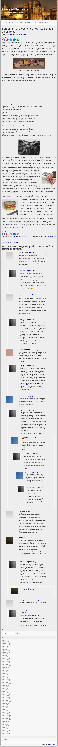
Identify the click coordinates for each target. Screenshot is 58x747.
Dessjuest (21, 396)
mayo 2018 (6, 655)
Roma (46, 22)
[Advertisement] (29, 92)
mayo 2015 (6, 707)
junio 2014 (5, 724)
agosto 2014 (6, 721)
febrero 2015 (6, 712)
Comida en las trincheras (50, 236)
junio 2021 (5, 640)
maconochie (18, 238)
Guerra (30, 236)
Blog (21, 22)
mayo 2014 (6, 725)
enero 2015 (6, 713)
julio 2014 (5, 722)
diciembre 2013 (7, 733)
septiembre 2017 (7, 665)
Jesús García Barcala (20, 34)
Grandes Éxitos (13, 22)
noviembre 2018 (7, 652)
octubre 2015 (6, 700)
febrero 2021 (6, 641)
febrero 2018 (6, 658)
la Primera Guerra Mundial (8, 238)
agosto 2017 (6, 667)
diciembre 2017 (7, 661)
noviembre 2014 (7, 716)
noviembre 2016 (7, 680)
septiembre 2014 (7, 719)
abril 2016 (5, 691)
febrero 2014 (6, 730)
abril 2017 (5, 673)
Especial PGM (25, 236)
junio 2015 (5, 706)
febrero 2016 (6, 694)
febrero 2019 (6, 650)
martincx (21, 537)
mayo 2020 (6, 649)
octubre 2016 (6, 682)
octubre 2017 (6, 664)
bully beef (41, 236)
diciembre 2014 (7, 715)
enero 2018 (6, 659)
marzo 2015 (6, 710)
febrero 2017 (6, 676)
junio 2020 (5, 647)
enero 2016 (6, 695)
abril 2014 (5, 727)
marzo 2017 (6, 674)
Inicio (5, 22)
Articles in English (38, 22)
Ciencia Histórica (15, 9)
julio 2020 (5, 646)
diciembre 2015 (7, 697)
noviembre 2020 (7, 643)
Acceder (5, 739)
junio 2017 (5, 670)
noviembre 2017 (7, 662)
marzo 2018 (6, 656)
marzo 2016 (6, 692)
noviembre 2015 (7, 698)
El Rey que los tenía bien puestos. (47, 241)
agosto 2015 (6, 703)
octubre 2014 (6, 718)
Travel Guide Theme (51, 744)
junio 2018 (5, 653)
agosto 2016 (6, 685)
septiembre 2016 (7, 683)
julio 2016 (5, 686)
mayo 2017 (6, 671)
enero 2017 (6, 677)
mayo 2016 (6, 689)
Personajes (28, 22)
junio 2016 (5, 688)
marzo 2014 (6, 728)
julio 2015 (5, 704)
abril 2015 (5, 709)
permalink (31, 238)
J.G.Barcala (23, 270)
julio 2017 (5, 668)
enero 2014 (6, 731)
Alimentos (16, 236)
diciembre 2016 (7, 679)
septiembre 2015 (7, 701)
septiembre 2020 (7, 644)
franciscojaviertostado (24, 294)
